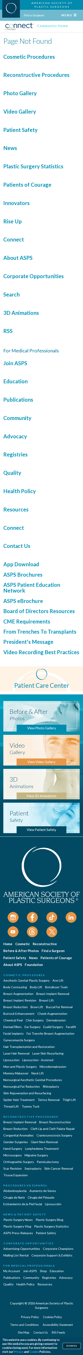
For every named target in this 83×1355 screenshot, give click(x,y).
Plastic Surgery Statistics (33, 166)
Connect (13, 239)
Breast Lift (46, 1000)
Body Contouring (15, 987)
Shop (43, 1271)
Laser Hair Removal (16, 1053)
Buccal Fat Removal (59, 1007)
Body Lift (36, 987)
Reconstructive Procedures (36, 75)
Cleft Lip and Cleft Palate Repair (53, 1129)
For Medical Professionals (29, 1265)
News (10, 148)
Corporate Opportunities (33, 276)
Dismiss (71, 1346)
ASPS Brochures (22, 574)
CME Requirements (26, 621)
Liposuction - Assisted (37, 1060)
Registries (15, 454)
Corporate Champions (58, 1248)
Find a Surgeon (34, 15)
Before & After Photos (21, 951)
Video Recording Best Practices (41, 652)
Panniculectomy (48, 1162)
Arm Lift (58, 980)
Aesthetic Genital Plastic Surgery (26, 980)
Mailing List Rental (16, 1255)
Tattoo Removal (49, 1100)
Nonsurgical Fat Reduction (21, 1086)
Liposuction (11, 1060)
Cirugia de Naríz (14, 1197)
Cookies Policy (52, 1317)
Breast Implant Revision (19, 1000)
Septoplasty (33, 1168)
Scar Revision (12, 1168)
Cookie (34, 1351)
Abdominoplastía (15, 1191)
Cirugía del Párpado (41, 1197)
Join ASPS (15, 363)
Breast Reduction (15, 1007)
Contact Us (16, 546)
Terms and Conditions (24, 1324)
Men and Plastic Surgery (20, 1066)
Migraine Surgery (36, 1155)
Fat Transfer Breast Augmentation (50, 1033)
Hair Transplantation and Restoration (29, 1047)
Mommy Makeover (16, 1073)
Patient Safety (20, 130)
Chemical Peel (13, 1020)
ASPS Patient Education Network (31, 588)
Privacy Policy (30, 1317)
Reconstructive (45, 944)
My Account (11, 1271)
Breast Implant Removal (52, 994)
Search (11, 294)
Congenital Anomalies (18, 1135)
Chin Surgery (35, 1020)
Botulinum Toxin (56, 987)
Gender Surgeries (15, 1142)
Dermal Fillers (12, 1027)
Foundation (34, 965)
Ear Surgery (33, 1027)
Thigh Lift (69, 1100)
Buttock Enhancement (19, 1013)
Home (7, 944)
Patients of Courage (27, 184)
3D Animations (21, 313)
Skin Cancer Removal (58, 1168)
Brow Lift (37, 1007)
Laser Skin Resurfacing (48, 1053)
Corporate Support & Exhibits (51, 1255)
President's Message (28, 642)
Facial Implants (13, 1033)
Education (15, 381)
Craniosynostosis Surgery (54, 1135)
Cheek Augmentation (52, 1013)
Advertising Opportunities (21, 1248)
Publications (18, 399)
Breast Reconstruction (55, 1122)
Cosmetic (22, 944)
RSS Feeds (58, 1332)
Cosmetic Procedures (29, 56)
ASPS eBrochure (23, 601)
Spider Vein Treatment (19, 1100)
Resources (16, 509)
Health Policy (19, 491)
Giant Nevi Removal (44, 1142)
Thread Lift (11, 1106)
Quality (12, 472)
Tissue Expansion (15, 1175)
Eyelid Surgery (53, 1027)
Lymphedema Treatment (42, 1148)
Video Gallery (19, 111)
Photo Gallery (20, 93)
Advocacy (15, 436)
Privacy (18, 1351)
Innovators (16, 203)
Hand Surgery (12, 1148)
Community (17, 418)
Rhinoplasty (51, 1086)
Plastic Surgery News (18, 1220)
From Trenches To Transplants (39, 631)
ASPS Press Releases (18, 1233)
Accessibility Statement (58, 1324)
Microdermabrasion (53, 1066)
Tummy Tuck (30, 1106)
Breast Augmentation (18, 994)
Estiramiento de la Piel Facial (22, 1204)
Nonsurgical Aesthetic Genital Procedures (32, 1080)
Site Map (23, 1332)
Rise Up (12, 221)
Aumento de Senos (42, 1191)
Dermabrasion (56, 1020)
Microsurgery (12, 1155)
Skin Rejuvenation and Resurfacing (27, 1093)
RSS (8, 331)
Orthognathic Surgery (18, 1162)
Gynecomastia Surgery (19, 1040)
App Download (21, 564)
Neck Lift (37, 1073)
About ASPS (18, 258)
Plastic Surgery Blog (49, 1220)
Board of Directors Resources (39, 611)
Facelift (71, 1027)
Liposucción (53, 1204)
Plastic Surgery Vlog (17, 1226)
